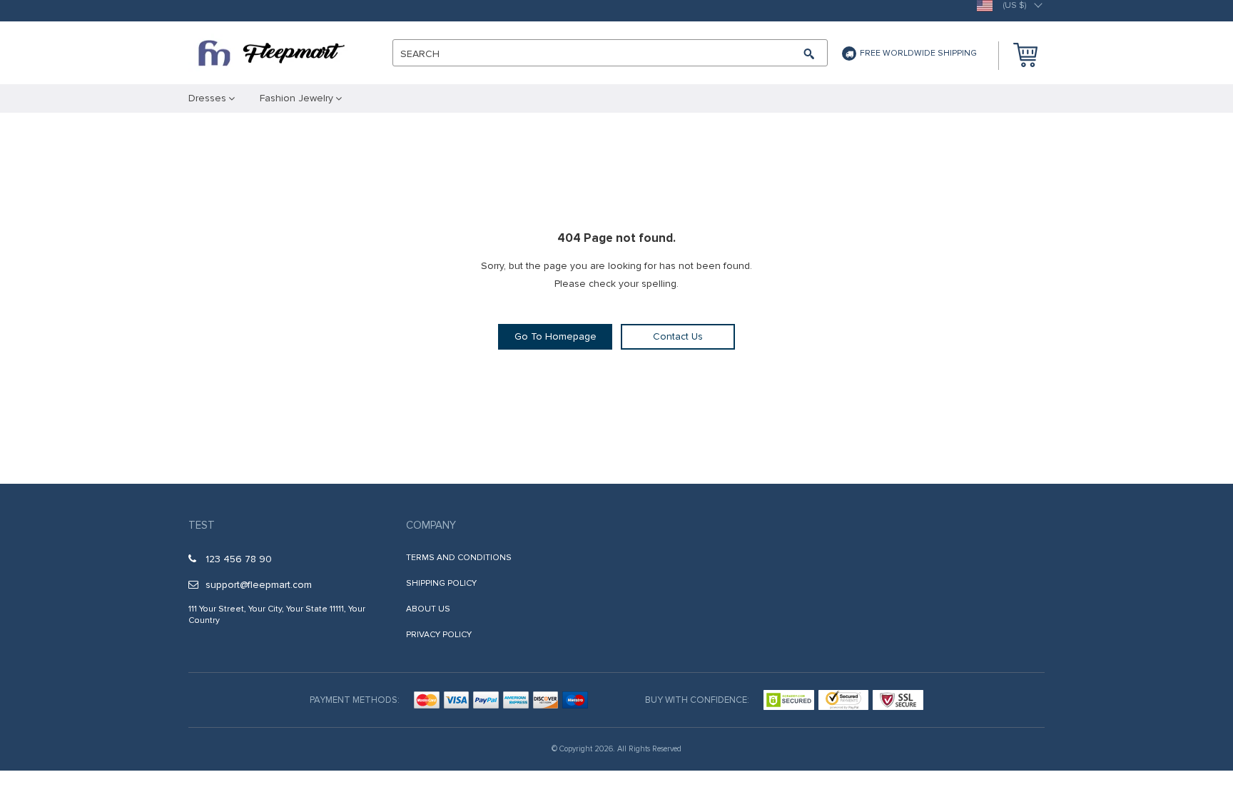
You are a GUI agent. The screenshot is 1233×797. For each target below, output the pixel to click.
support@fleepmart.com (259, 585)
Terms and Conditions (459, 557)
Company (431, 525)
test (201, 525)
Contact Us (678, 336)
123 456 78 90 (239, 559)
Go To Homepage (555, 336)
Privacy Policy (439, 634)
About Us (428, 609)
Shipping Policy (441, 583)
